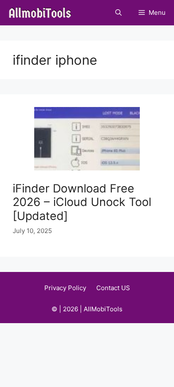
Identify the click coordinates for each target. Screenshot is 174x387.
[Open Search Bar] (118, 12)
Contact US (113, 288)
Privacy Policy (65, 288)
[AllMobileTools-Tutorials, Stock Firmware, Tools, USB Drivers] (42, 12)
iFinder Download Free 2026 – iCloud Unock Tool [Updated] (82, 202)
